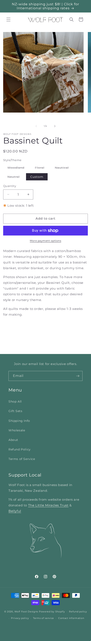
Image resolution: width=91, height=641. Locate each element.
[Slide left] (36, 126)
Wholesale (16, 430)
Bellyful (14, 511)
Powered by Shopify (52, 611)
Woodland (18, 168)
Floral (42, 168)
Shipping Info (19, 421)
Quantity (9, 186)
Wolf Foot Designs (26, 611)
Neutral (15, 177)
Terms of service (43, 618)
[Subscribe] (77, 376)
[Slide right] (54, 126)
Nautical (64, 168)
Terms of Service (21, 459)
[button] (8, 19)
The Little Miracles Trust (48, 505)
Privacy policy (20, 618)
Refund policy (78, 611)
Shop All (15, 401)
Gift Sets (15, 411)
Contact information (71, 618)
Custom (36, 177)
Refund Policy (19, 449)
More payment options (45, 240)
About (13, 440)
